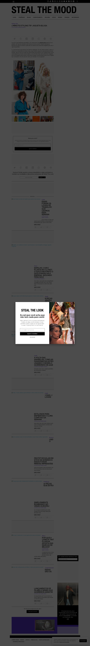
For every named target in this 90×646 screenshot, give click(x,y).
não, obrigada (32, 337)
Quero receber (32, 334)
